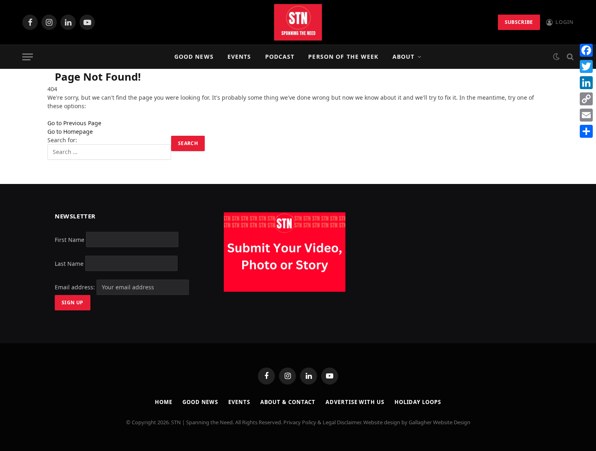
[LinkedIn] (586, 83)
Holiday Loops (417, 402)
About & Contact (288, 402)
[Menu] (27, 57)
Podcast (280, 56)
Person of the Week (343, 56)
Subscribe (519, 22)
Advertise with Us (355, 402)
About (403, 56)
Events (239, 56)
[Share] (586, 131)
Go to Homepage (70, 131)
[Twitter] (586, 66)
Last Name (69, 263)
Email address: (75, 287)
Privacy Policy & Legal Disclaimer (322, 422)
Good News (194, 56)
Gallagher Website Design (439, 422)
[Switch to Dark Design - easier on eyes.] (556, 56)
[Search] (569, 57)
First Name (69, 239)
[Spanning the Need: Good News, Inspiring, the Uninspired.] (298, 22)
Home (163, 402)
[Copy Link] (586, 99)
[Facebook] (586, 50)
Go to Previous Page (74, 123)
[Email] (586, 115)
